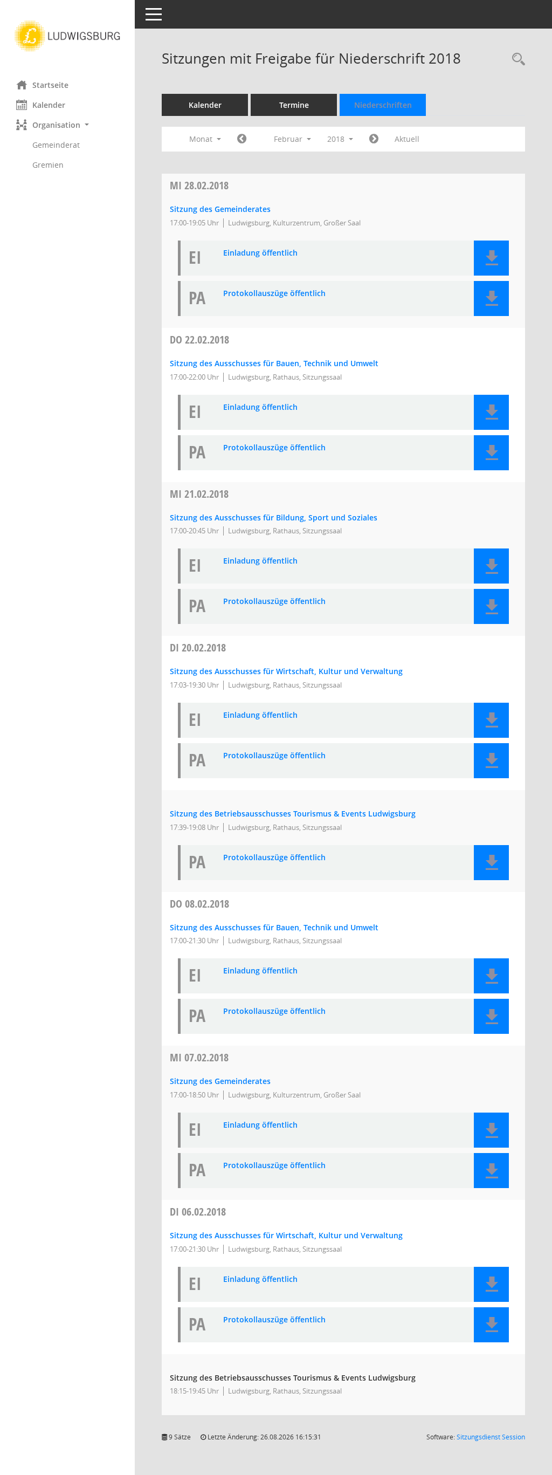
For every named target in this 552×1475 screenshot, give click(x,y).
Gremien (48, 165)
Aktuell (407, 139)
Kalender (48, 105)
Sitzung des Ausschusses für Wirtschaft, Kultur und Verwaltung (286, 671)
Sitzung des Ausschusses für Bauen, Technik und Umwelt (274, 363)
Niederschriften (383, 105)
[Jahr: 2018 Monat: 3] (374, 139)
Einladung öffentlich (260, 253)
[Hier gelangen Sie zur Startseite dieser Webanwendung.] (67, 36)
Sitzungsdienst (491, 1437)
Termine (294, 105)
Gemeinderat (56, 145)
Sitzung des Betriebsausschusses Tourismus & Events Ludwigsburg (293, 813)
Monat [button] (202, 139)
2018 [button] (337, 139)
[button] (67, 125)
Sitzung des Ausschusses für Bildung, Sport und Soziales (273, 517)
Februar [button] (289, 139)
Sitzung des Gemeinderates (220, 209)
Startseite (50, 85)
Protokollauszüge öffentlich (274, 293)
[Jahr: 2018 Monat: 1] (241, 139)
